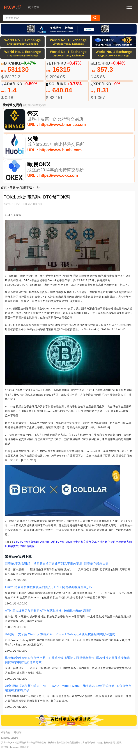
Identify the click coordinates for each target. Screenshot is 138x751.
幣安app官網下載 (21, 187)
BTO (17, 541)
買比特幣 (24, 747)
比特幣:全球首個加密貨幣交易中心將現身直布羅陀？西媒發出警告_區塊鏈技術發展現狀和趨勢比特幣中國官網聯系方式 (67, 660)
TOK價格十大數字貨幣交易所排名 (84, 541)
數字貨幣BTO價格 (36, 541)
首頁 (4, 187)
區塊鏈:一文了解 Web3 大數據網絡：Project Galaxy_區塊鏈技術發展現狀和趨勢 (60, 634)
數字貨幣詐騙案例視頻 (21, 546)
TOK (22, 541)
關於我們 (18, 732)
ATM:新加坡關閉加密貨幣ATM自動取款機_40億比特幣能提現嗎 (48, 610)
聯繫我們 (5, 732)
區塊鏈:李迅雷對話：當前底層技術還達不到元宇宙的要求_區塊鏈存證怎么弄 (57, 563)
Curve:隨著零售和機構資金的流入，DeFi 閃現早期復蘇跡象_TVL (49, 587)
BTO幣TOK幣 (55, 541)
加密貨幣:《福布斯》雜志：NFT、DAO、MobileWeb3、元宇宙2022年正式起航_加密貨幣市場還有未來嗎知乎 (68, 688)
